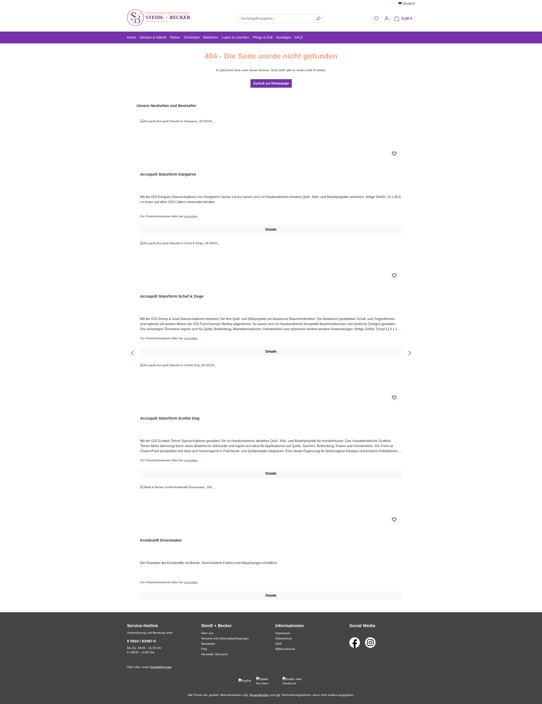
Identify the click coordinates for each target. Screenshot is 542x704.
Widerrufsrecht (285, 649)
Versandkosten (259, 695)
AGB (278, 643)
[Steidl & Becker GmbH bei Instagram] (370, 642)
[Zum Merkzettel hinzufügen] (394, 154)
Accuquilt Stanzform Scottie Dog (169, 418)
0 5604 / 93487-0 (141, 641)
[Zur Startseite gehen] (159, 17)
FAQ (204, 649)
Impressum (282, 633)
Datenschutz (283, 638)
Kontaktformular (160, 667)
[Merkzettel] (376, 18)
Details (271, 229)
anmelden (191, 216)
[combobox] (276, 18)
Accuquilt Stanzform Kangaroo (168, 174)
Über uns (207, 633)
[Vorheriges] (132, 353)
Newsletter (208, 643)
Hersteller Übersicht (214, 654)
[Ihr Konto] (387, 18)
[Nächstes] (409, 353)
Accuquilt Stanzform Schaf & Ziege (171, 296)
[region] (271, 353)
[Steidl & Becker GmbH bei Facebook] (354, 642)
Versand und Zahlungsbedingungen (225, 638)
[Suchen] (318, 18)
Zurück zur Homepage (271, 83)
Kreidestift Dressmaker (161, 540)
